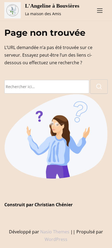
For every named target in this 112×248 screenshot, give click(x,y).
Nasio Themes (55, 232)
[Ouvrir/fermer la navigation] (100, 10)
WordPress (56, 239)
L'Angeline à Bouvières (52, 6)
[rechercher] (99, 86)
